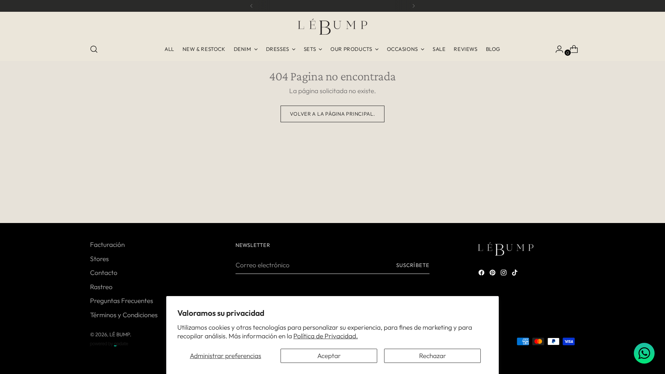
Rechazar (432, 355)
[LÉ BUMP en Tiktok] (515, 274)
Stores (99, 259)
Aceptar (329, 355)
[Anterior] (251, 6)
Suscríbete (412, 265)
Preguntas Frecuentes (121, 300)
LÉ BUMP (119, 334)
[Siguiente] (413, 6)
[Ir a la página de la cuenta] (557, 49)
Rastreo (101, 287)
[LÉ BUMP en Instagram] (504, 274)
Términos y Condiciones (124, 315)
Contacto (103, 272)
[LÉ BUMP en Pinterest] (493, 274)
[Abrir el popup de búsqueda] (94, 49)
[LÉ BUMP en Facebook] (482, 274)
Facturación (107, 244)
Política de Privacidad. (325, 336)
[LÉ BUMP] (332, 27)
